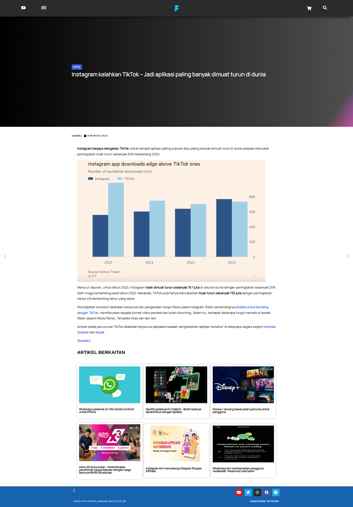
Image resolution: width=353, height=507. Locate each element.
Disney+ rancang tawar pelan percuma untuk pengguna (241, 410)
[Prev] (90, 256)
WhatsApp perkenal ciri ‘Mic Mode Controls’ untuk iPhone (106, 410)
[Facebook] (266, 492)
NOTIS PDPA (273, 501)
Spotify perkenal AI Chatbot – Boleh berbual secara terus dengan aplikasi (173, 410)
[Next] (262, 256)
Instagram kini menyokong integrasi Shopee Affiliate (174, 469)
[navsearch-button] (325, 8)
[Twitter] (248, 492)
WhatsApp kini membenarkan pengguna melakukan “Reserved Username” (238, 469)
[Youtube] (239, 492)
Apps (77, 67)
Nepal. (100, 332)
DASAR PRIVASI (257, 501)
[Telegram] (275, 492)
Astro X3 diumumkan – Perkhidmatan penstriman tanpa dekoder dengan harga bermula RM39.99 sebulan (105, 469)
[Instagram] (257, 492)
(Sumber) (84, 340)
